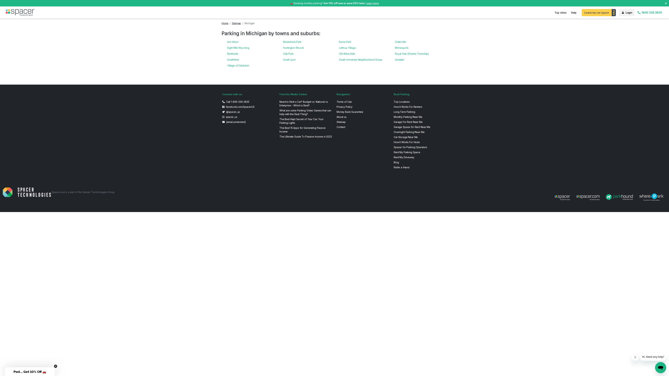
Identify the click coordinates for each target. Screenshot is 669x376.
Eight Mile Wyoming (238, 47)
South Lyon (289, 59)
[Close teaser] (55, 366)
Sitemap (236, 23)
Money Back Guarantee (350, 111)
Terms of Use (344, 101)
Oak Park (288, 53)
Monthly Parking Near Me (408, 116)
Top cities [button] (561, 12)
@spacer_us (232, 111)
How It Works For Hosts (407, 142)
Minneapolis (401, 47)
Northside (232, 53)
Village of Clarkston (238, 65)
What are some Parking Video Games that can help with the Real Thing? (305, 112)
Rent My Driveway (404, 157)
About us (342, 116)
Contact (341, 127)
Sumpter (399, 59)
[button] (30, 371)
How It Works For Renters (408, 106)
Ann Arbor (233, 41)
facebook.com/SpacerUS (240, 106)
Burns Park (345, 41)
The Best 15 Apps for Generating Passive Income (302, 129)
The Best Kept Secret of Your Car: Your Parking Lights (301, 121)
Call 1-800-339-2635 (237, 101)
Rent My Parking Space (407, 152)
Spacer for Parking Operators (410, 147)
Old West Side (347, 53)
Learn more (372, 3)
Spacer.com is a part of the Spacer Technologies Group (83, 192)
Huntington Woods (293, 47)
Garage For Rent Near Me (408, 121)
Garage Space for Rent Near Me (412, 127)
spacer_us (231, 116)
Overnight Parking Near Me (409, 132)
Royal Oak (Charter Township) (412, 53)
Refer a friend (401, 167)
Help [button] (573, 12)
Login (629, 12)
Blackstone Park (292, 41)
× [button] (665, 3)
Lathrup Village (347, 47)
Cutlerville (400, 41)
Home (225, 23)
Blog (396, 162)
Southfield (233, 59)
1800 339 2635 (651, 12)
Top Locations (402, 101)
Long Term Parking (404, 111)
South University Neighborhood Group (360, 59)
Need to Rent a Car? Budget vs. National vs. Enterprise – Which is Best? (303, 103)
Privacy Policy (344, 106)
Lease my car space (596, 12)
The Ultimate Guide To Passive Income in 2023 (305, 136)
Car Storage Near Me (406, 137)
